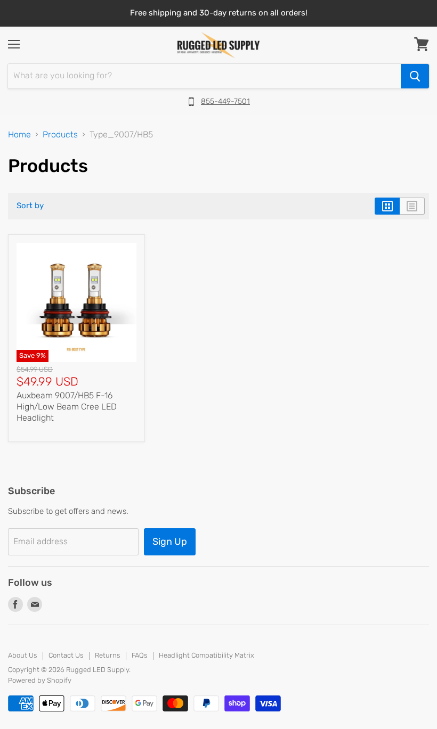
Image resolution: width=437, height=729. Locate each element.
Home (19, 135)
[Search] (415, 76)
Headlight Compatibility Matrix (206, 655)
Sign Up (169, 541)
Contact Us (65, 655)
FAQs (139, 655)
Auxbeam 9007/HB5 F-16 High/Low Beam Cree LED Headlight (67, 406)
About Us (22, 655)
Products (60, 135)
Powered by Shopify (39, 680)
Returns (107, 655)
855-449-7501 (225, 101)
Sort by (30, 205)
